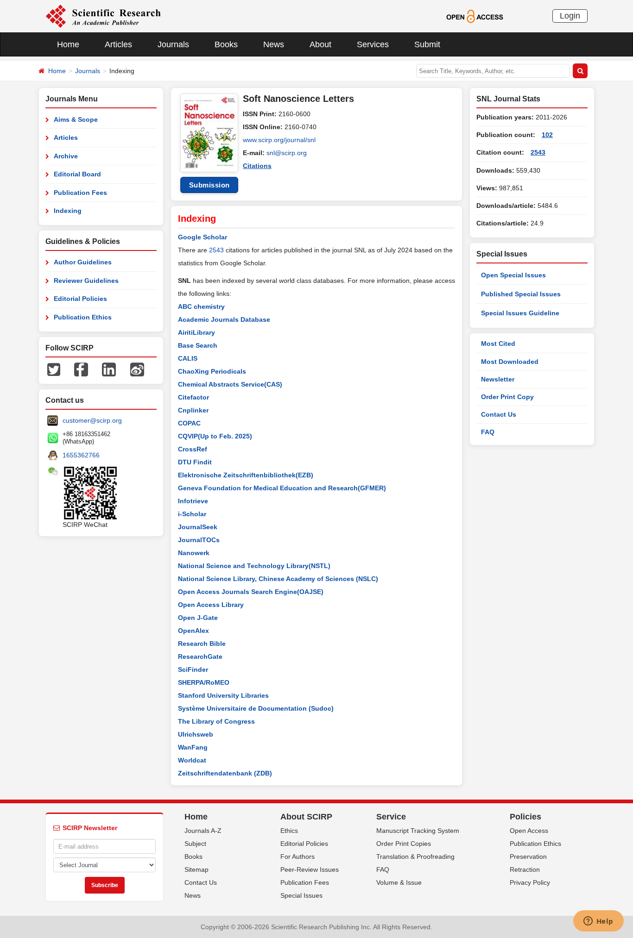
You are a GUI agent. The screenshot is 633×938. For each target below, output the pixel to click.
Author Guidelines (83, 262)
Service (391, 816)
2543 (216, 250)
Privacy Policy (530, 882)
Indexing (68, 210)
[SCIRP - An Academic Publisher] (103, 15)
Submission (209, 185)
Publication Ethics (83, 317)
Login (570, 15)
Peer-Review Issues (309, 869)
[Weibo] (137, 369)
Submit (427, 44)
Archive (66, 156)
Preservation (528, 856)
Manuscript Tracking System (417, 830)
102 (547, 134)
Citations (257, 165)
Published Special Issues (521, 294)
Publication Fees (80, 192)
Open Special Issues (513, 275)
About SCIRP (306, 816)
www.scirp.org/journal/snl (279, 140)
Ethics (289, 830)
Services (373, 44)
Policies (525, 816)
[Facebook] (81, 369)
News (273, 44)
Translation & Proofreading (415, 856)
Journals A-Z (203, 830)
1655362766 (81, 455)
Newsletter (497, 379)
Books (226, 44)
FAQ (487, 432)
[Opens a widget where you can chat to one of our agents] (598, 921)
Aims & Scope (76, 119)
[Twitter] (53, 369)
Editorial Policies (80, 298)
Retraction (525, 869)
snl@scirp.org (286, 152)
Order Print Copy (507, 396)
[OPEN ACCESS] (475, 15)
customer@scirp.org (92, 420)
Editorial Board (77, 174)
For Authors (297, 856)
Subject (195, 843)
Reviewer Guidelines (86, 280)
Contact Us (498, 414)
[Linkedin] (109, 369)
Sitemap (196, 869)
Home (68, 44)
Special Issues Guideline (520, 313)
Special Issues (301, 895)
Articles (118, 44)
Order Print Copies (403, 843)
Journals (173, 44)
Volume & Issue (399, 882)
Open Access (529, 830)
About (320, 44)
